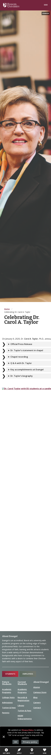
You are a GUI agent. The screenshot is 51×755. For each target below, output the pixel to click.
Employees (28, 674)
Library (21, 705)
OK (15, 742)
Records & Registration (23, 699)
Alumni (36, 687)
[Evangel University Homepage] (11, 6)
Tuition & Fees (9, 707)
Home (7, 309)
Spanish (45, 13)
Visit (32, 753)
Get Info (6, 753)
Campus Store (39, 692)
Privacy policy (30, 742)
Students (10, 674)
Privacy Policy (28, 730)
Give (44, 753)
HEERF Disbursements (25, 717)
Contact (37, 707)
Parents (5, 712)
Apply (19, 753)
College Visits (8, 697)
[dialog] (25, 736)
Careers (37, 702)
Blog (35, 697)
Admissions (7, 702)
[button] (3, 737)
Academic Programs (6, 691)
